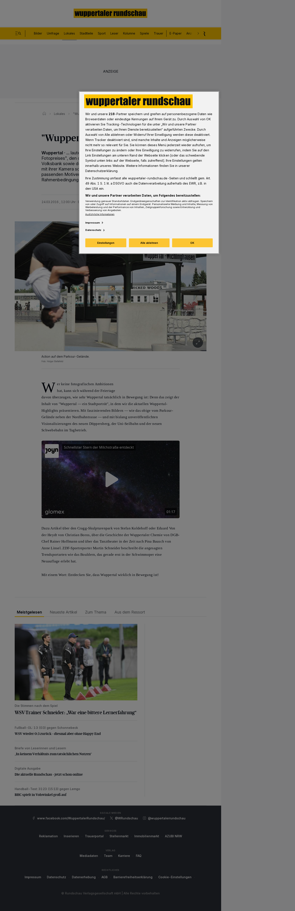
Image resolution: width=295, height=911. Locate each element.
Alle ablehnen (149, 242)
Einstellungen (105, 242)
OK (192, 242)
